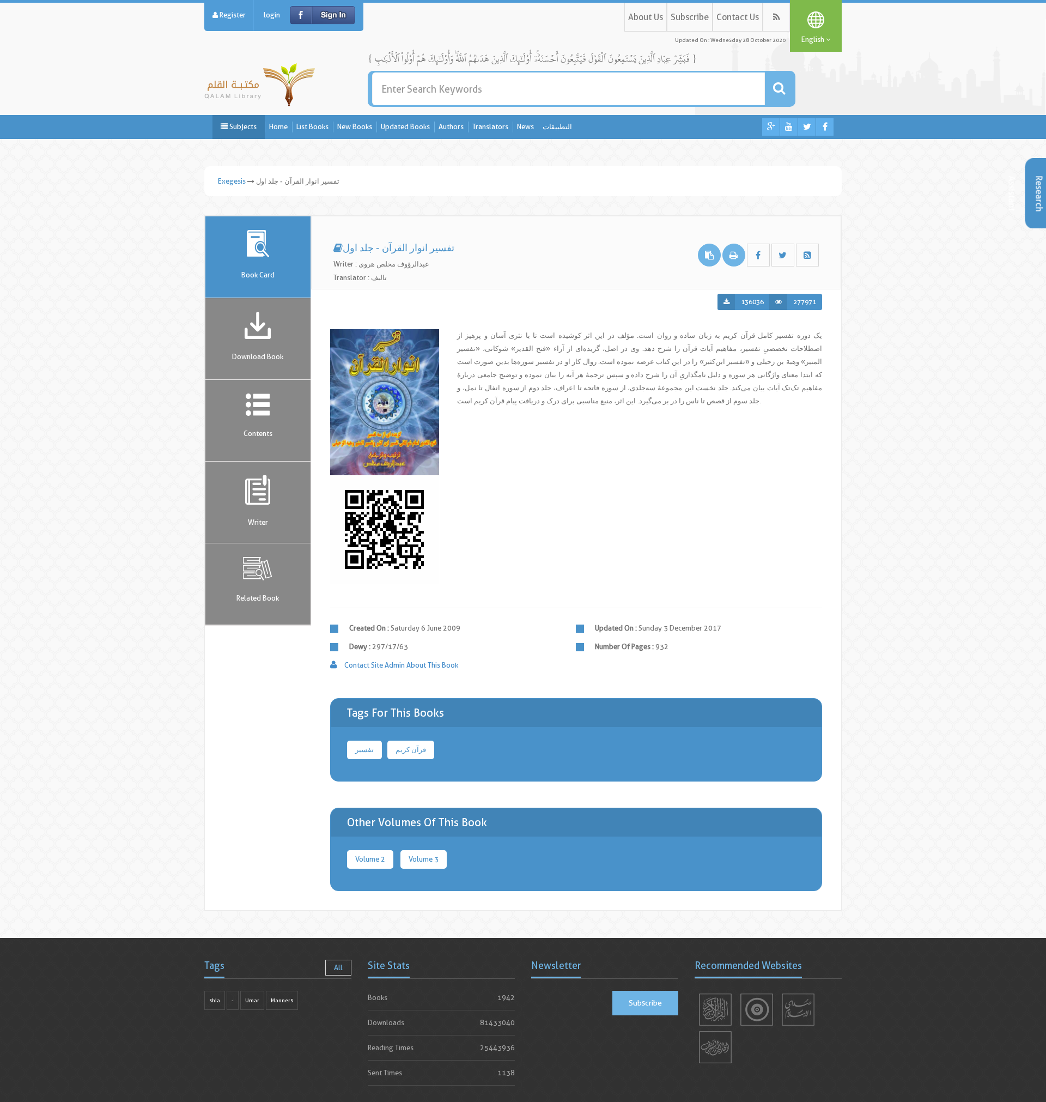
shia (214, 1000)
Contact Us (737, 17)
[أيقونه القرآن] (715, 1010)
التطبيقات (557, 127)
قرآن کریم (411, 750)
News (525, 127)
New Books (354, 127)
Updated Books (405, 127)
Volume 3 (424, 859)
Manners (282, 1000)
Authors (451, 127)
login (272, 15)
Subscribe (690, 17)
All (338, 968)
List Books (312, 127)
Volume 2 (370, 859)
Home (278, 127)
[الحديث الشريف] (715, 1047)
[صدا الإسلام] (798, 1010)
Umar (252, 1000)
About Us (645, 17)
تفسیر (364, 750)
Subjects (242, 127)
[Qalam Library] (259, 82)
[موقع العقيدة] (756, 1010)
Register (232, 15)
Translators (490, 127)
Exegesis (232, 181)
